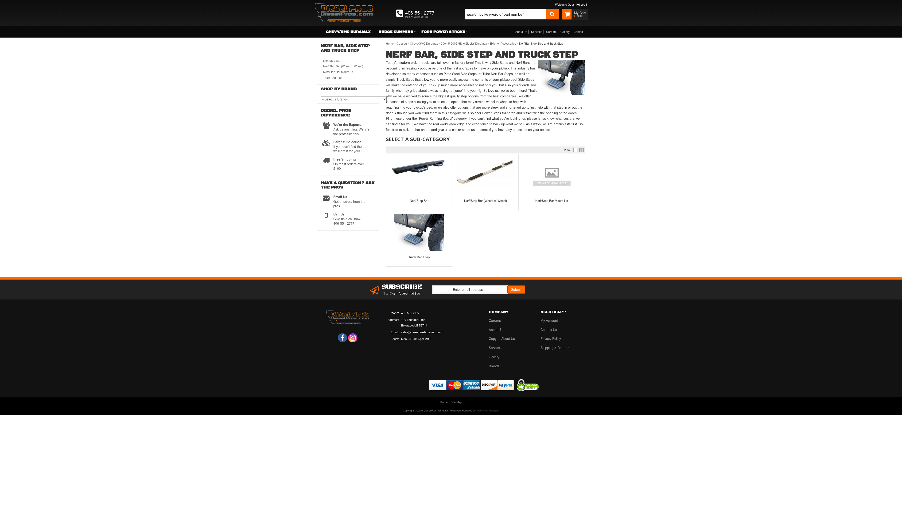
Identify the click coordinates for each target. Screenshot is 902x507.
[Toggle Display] (578, 150)
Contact (578, 32)
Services (536, 32)
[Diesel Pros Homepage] (344, 8)
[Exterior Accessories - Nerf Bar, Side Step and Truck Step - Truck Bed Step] (419, 232)
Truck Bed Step (419, 257)
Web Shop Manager (487, 410)
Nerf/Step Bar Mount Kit (551, 200)
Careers (551, 32)
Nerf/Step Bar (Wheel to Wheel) (485, 200)
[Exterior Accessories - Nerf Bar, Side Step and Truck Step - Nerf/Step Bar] (419, 166)
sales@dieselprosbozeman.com (421, 332)
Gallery (565, 32)
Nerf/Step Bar (419, 200)
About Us (521, 32)
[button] (512, 19)
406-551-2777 (410, 313)
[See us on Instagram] (353, 337)
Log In (584, 4)
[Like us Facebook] (342, 337)
